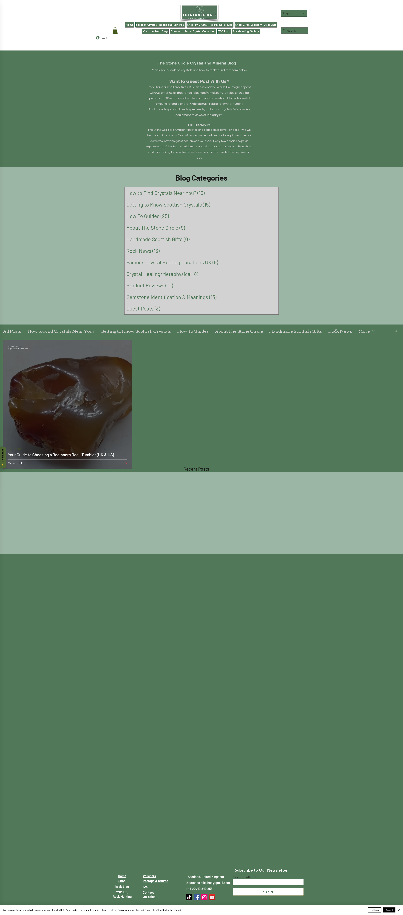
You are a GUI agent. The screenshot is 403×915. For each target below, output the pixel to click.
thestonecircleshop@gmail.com (199, 92)
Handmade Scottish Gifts (295, 330)
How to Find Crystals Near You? (61, 330)
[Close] (399, 909)
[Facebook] (197, 897)
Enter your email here (243, 877)
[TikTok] (189, 897)
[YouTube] (212, 897)
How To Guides (193, 330)
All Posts (12, 330)
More (364, 330)
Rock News (340, 330)
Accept (389, 910)
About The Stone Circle (239, 330)
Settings (375, 910)
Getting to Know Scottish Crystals (136, 330)
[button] (115, 30)
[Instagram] (204, 897)
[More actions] (127, 347)
